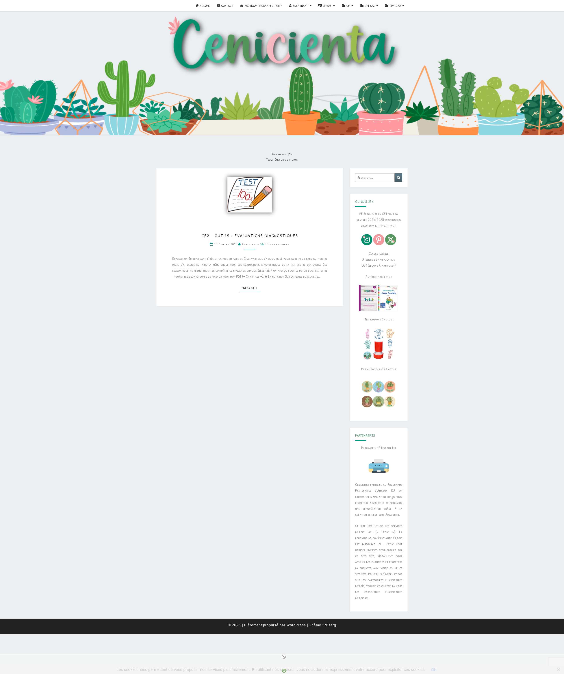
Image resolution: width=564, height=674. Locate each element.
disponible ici (371, 543)
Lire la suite (251, 288)
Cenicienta (250, 244)
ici (366, 597)
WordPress (296, 625)
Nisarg (330, 625)
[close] (284, 657)
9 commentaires (277, 244)
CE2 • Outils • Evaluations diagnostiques (250, 236)
